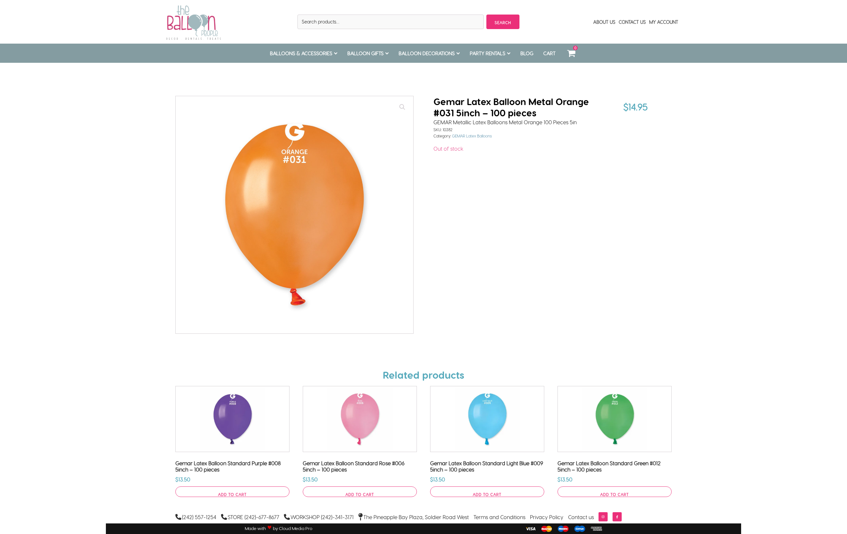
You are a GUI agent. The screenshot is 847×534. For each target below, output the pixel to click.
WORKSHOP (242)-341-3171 (322, 517)
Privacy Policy (546, 517)
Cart (549, 53)
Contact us (581, 517)
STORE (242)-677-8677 (253, 517)
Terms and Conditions (499, 517)
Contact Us (632, 22)
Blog (526, 53)
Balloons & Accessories (301, 53)
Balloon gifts (365, 53)
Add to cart (232, 494)
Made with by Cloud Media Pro (278, 528)
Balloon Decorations (427, 53)
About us (604, 22)
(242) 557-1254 (199, 517)
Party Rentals (487, 53)
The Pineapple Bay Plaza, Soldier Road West (416, 517)
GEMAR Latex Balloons (472, 136)
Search (503, 22)
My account (663, 22)
